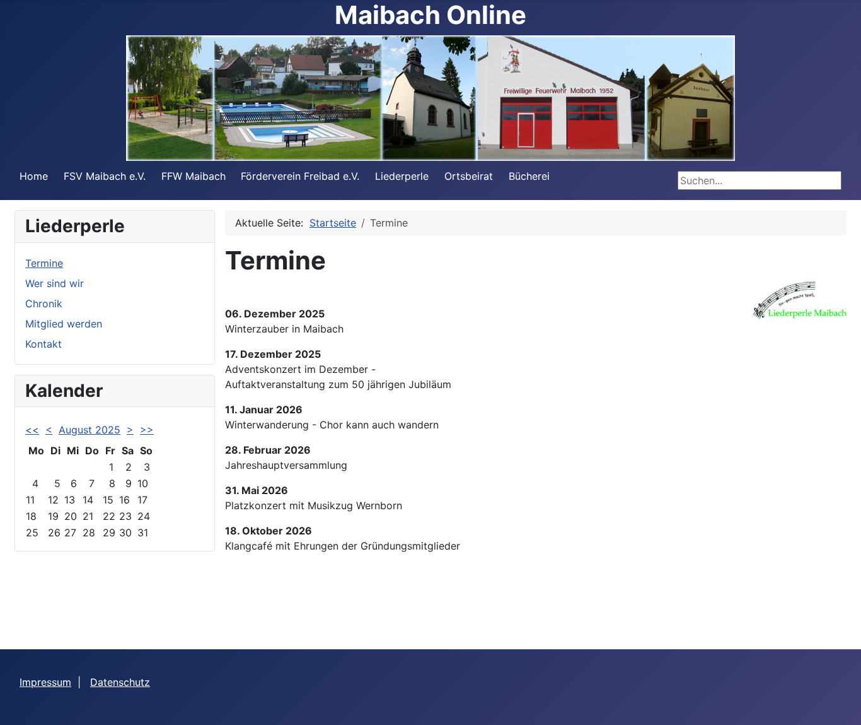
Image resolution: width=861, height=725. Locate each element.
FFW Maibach (193, 176)
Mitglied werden (63, 323)
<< (32, 429)
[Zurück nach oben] (839, 701)
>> (147, 429)
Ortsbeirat (468, 176)
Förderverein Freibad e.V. (300, 176)
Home (34, 176)
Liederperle (402, 176)
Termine (44, 263)
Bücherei (529, 176)
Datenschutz (120, 682)
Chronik (43, 303)
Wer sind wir (54, 283)
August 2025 (89, 429)
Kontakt (43, 344)
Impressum (45, 682)
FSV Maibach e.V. (105, 176)
